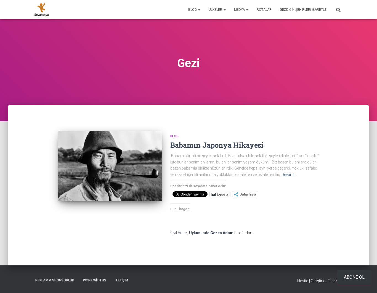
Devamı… (289, 174)
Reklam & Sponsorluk (54, 280)
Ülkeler (216, 10)
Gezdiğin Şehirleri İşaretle (303, 10)
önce (178, 233)
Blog (193, 10)
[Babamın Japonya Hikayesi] (110, 166)
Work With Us (94, 280)
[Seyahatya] (41, 10)
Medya (240, 10)
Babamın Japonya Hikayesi (217, 145)
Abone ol (354, 277)
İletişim (121, 280)
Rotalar (264, 10)
